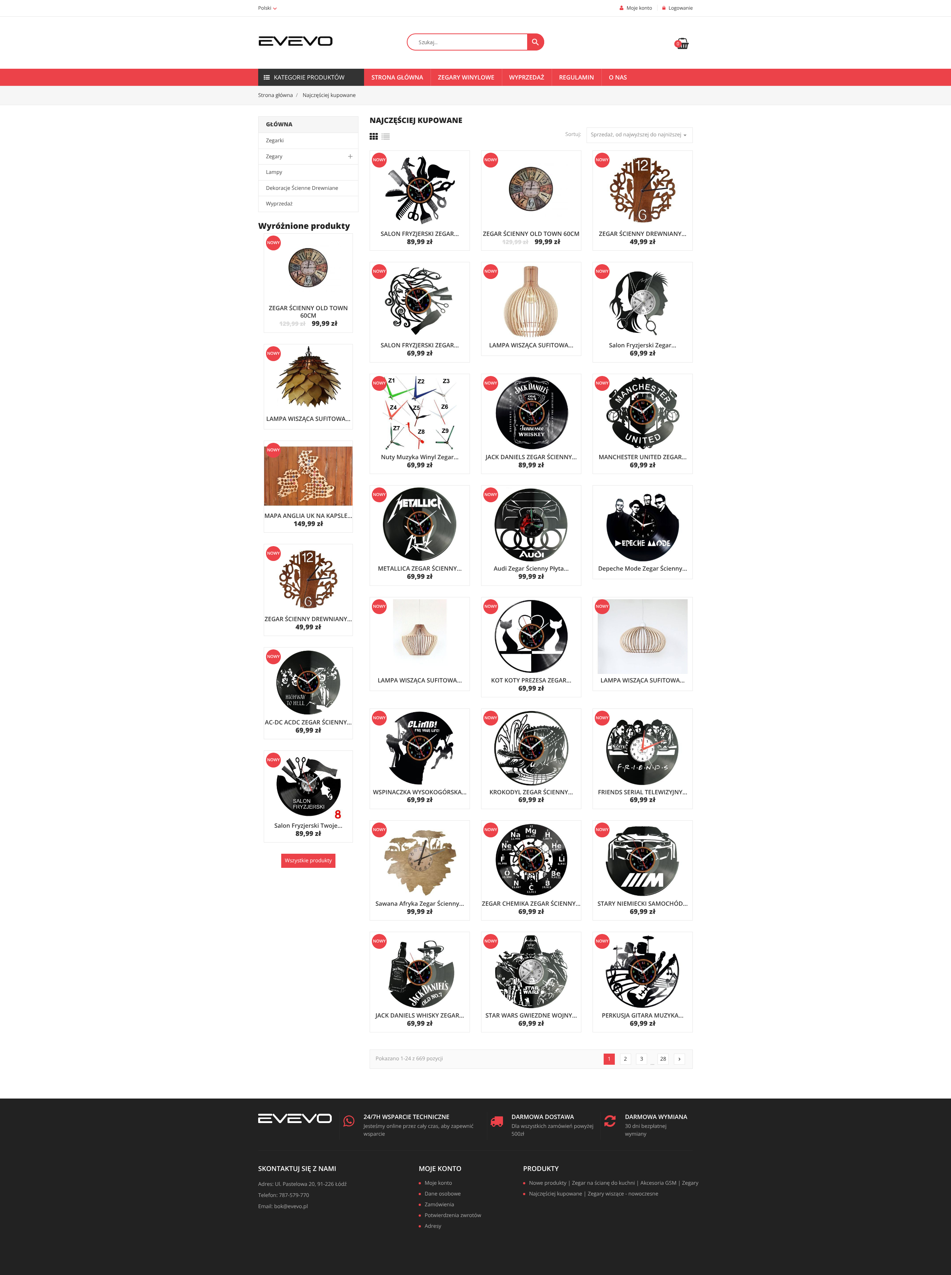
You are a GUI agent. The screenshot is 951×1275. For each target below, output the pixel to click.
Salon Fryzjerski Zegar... (642, 345)
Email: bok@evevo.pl (283, 1206)
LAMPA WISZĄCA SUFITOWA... (308, 419)
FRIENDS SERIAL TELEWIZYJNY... (642, 792)
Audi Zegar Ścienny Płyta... (531, 568)
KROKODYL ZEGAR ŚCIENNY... (531, 792)
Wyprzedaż (526, 77)
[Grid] (374, 136)
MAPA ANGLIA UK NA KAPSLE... (308, 516)
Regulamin (576, 77)
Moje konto (440, 1168)
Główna (279, 124)
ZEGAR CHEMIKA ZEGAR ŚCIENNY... (531, 903)
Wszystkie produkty (308, 860)
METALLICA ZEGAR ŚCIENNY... (420, 568)
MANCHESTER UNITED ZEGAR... (642, 457)
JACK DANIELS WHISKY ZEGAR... (420, 1015)
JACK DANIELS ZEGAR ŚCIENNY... (531, 457)
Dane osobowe (443, 1194)
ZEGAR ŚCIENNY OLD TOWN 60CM (308, 311)
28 (663, 1058)
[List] (386, 136)
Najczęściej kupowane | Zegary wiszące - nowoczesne (593, 1194)
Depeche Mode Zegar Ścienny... (642, 568)
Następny (679, 1059)
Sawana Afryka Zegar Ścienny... (420, 903)
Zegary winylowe (466, 77)
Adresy (433, 1227)
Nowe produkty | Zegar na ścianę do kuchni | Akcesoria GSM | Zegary (613, 1184)
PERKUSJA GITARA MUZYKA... (643, 1015)
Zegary (274, 156)
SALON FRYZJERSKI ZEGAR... (420, 234)
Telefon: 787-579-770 (283, 1195)
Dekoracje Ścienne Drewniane (302, 188)
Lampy (274, 172)
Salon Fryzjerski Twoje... (308, 825)
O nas (618, 77)
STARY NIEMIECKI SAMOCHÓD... (642, 903)
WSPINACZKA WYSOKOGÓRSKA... (420, 792)
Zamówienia (439, 1205)
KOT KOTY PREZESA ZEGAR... (531, 680)
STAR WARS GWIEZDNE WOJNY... (531, 1015)
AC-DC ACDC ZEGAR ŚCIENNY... (308, 722)
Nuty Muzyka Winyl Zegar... (419, 457)
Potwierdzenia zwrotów (453, 1216)
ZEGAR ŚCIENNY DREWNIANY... (308, 619)
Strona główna (397, 77)
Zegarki (275, 140)
